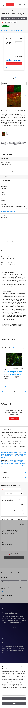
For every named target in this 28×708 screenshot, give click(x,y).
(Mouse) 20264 (4, 465)
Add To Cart (14, 64)
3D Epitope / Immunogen (7, 211)
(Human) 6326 (11, 461)
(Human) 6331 (7, 463)
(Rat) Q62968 (21, 455)
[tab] (14, 472)
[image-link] (14, 95)
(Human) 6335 (21, 463)
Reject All (14, 698)
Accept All (14, 703)
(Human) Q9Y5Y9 (11, 451)
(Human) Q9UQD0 (22, 454)
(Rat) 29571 (11, 465)
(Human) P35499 (5, 454)
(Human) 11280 (19, 460)
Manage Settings (14, 694)
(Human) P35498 (5, 452)
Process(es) (6, 477)
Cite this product (14, 418)
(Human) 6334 (14, 463)
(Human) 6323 (4, 461)
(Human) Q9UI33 (19, 451)
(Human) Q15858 (5, 455)
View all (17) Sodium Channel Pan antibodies (14, 18)
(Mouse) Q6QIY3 (13, 455)
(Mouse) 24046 (18, 465)
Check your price (10, 59)
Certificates (16, 30)
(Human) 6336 (12, 460)
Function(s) (6, 472)
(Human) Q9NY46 (22, 452)
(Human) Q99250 (13, 452)
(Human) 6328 (18, 461)
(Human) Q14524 (13, 454)
